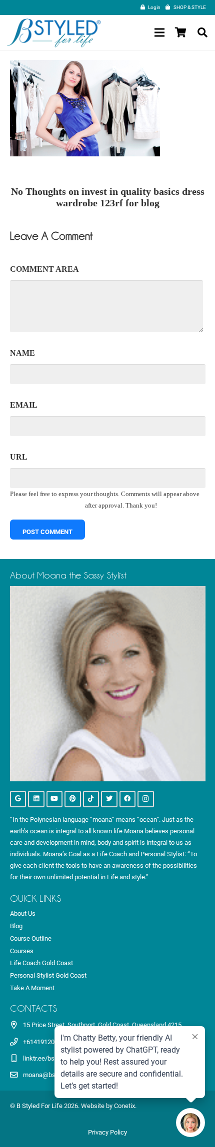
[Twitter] (109, 799)
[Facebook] (128, 799)
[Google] (18, 799)
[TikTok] (91, 799)
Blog (16, 926)
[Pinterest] (72, 799)
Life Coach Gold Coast (41, 963)
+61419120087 (44, 1042)
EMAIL (24, 405)
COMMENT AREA (44, 269)
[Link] (54, 32)
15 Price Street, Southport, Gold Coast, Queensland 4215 (102, 1025)
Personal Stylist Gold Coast (48, 975)
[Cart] (181, 32)
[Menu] (159, 32)
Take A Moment (32, 988)
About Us (23, 913)
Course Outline (31, 938)
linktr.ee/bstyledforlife (54, 1058)
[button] (203, 32)
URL (19, 457)
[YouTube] (54, 799)
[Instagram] (146, 799)
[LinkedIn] (36, 799)
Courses (22, 951)
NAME (22, 353)
